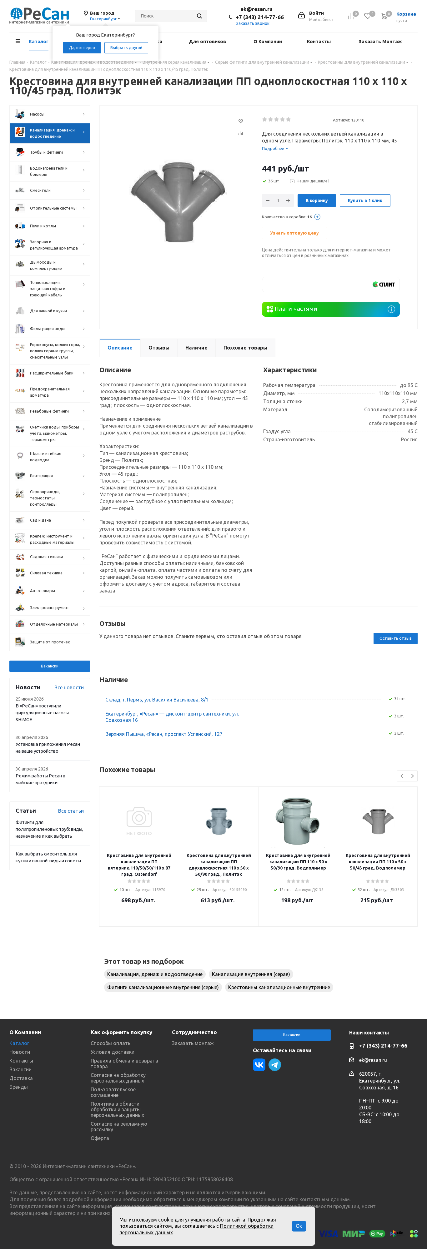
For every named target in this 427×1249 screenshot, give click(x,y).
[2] (271, 119)
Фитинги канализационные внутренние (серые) (163, 987)
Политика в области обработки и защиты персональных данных (117, 1109)
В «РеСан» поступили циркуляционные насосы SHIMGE (42, 712)
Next (412, 776)
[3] (277, 119)
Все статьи (71, 811)
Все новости (69, 687)
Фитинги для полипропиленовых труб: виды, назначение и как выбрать (49, 829)
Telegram (275, 1064)
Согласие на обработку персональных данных (118, 1077)
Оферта (100, 1138)
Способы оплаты (111, 1043)
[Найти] (199, 16)
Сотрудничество (194, 1032)
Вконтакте (259, 1064)
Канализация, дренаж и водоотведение (155, 974)
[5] (289, 119)
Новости (19, 1052)
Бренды (18, 1087)
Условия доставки (112, 1052)
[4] (283, 119)
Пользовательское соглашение (113, 1092)
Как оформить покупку (121, 1032)
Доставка (21, 1078)
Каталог (19, 1043)
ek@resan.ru (256, 9)
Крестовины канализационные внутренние (279, 987)
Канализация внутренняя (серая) (251, 974)
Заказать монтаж (193, 1043)
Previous (402, 776)
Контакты (21, 1060)
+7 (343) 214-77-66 (260, 17)
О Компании (25, 1032)
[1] (265, 119)
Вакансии (49, 666)
